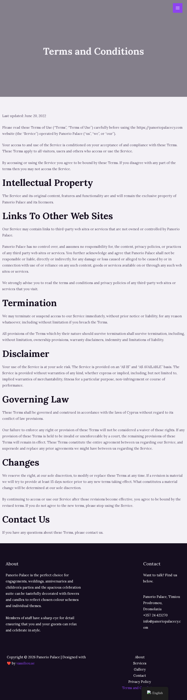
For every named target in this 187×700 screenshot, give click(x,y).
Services (139, 663)
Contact (139, 675)
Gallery (140, 669)
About (140, 657)
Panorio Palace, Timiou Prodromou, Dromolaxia (161, 603)
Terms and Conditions (139, 688)
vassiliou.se (25, 663)
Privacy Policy (139, 681)
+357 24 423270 (155, 615)
